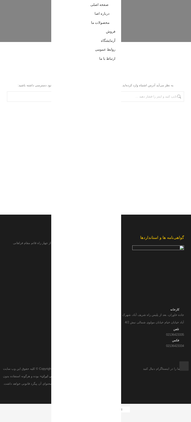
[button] (54, 6)
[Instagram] (184, 366)
